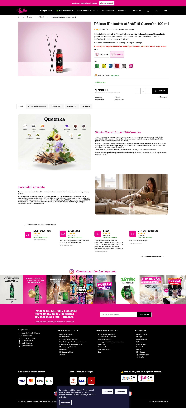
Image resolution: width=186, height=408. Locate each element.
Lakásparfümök (141, 339)
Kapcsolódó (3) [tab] (57, 106)
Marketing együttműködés (68, 347)
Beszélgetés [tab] (86, 106)
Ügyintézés (63, 349)
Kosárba (161, 91)
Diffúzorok (117, 97)
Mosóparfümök (141, 334)
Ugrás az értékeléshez (126, 29)
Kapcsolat (101, 344)
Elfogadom (121, 391)
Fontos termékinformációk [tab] (37, 106)
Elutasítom (107, 391)
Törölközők (140, 357)
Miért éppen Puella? (104, 349)
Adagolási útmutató (104, 339)
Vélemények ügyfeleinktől (106, 334)
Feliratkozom (144, 314)
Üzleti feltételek (64, 337)
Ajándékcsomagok (142, 354)
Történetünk (102, 347)
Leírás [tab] (21, 106)
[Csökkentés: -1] (138, 91)
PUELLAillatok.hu (27, 340)
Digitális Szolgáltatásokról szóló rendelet (73, 342)
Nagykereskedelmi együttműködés (71, 344)
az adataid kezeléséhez (66, 322)
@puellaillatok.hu (27, 346)
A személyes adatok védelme (69, 339)
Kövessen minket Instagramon (96, 271)
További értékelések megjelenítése (151, 256)
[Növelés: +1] (148, 91)
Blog (99, 352)
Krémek (138, 349)
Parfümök (139, 347)
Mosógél (139, 337)
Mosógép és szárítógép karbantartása (111, 342)
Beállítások (65, 403)
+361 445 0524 (26, 335)
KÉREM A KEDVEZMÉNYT (116, 3)
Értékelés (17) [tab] (72, 106)
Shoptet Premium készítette (158, 401)
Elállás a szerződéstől (66, 352)
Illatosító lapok (141, 344)
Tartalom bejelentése (39, 240)
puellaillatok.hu (26, 343)
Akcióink (62, 354)
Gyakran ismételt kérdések (107, 337)
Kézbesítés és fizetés (66, 334)
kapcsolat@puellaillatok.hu (30, 333)
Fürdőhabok (140, 352)
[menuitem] (46, 10)
